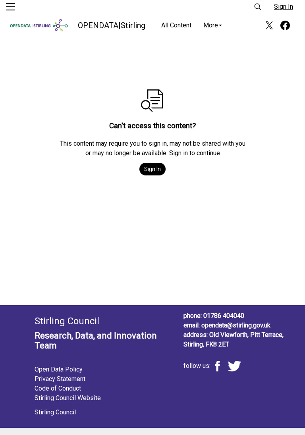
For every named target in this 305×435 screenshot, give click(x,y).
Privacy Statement (60, 379)
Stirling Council (55, 412)
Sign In (283, 6)
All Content (176, 25)
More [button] (210, 25)
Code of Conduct (58, 388)
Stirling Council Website (68, 398)
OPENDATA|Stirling (111, 25)
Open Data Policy (59, 369)
